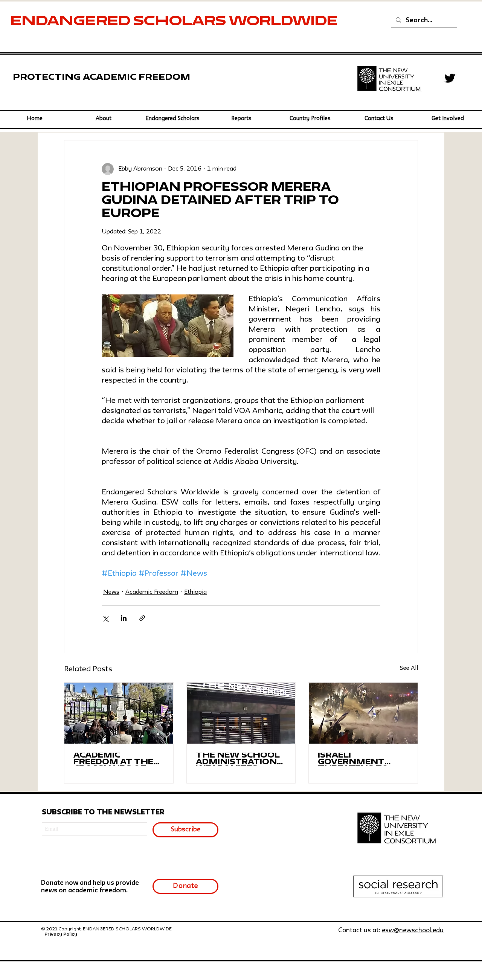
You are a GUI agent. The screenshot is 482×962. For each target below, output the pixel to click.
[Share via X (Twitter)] (105, 618)
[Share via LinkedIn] (123, 618)
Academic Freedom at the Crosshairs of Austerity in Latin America (113, 759)
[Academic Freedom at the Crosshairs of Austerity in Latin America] (118, 713)
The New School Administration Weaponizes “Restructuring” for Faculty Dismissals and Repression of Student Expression (238, 759)
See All (409, 668)
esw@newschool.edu (413, 930)
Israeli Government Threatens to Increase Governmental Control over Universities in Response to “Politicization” (358, 759)
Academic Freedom (151, 592)
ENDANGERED (72, 21)
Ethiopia (195, 592)
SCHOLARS (181, 21)
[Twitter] (449, 78)
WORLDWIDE (285, 21)
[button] (172, 118)
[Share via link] (142, 618)
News (111, 592)
